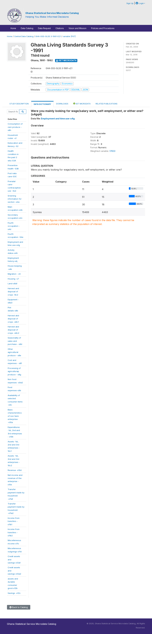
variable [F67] (69, 36)
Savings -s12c (14, 593)
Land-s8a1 (12, 283)
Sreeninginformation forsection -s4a (15, 199)
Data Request (44, 28)
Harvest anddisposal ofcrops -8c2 (13, 291)
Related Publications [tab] (106, 104)
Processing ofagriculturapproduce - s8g (14, 371)
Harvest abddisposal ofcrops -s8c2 (13, 329)
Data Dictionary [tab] (42, 104)
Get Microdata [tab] (83, 104)
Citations (60, 28)
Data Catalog (27, 28)
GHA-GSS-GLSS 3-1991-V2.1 (48, 36)
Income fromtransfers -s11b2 (13, 532)
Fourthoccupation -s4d (14, 226)
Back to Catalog (20, 607)
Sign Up (129, 3)
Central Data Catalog (23, 36)
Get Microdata (67, 60)
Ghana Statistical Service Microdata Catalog (52, 13)
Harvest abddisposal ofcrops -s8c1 (13, 318)
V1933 (112, 151)
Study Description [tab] (19, 104)
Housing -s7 (13, 279)
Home (13, 28)
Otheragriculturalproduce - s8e (14, 352)
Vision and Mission (77, 28)
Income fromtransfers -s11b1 (13, 521)
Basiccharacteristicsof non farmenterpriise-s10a (15, 416)
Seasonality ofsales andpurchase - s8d (15, 341)
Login (141, 3)
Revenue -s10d (15, 470)
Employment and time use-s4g (58, 118)
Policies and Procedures (102, 28)
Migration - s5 (14, 274)
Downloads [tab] (62, 104)
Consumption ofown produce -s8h (15, 127)
